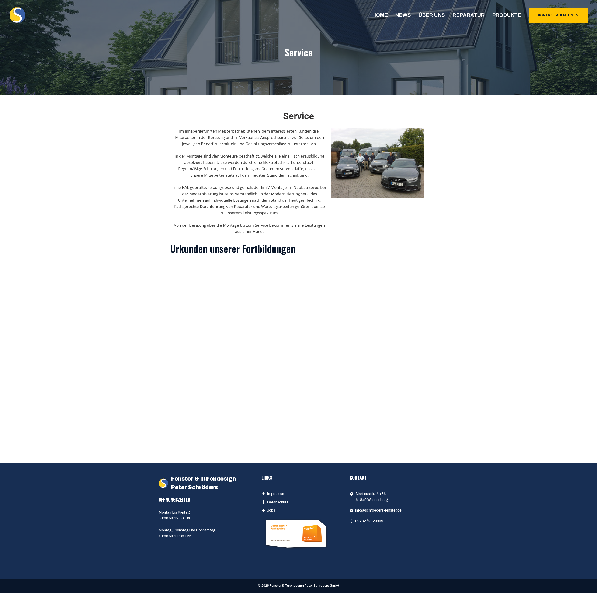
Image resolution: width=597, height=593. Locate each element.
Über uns (431, 15)
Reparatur (468, 15)
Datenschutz (277, 502)
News (403, 15)
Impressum (276, 494)
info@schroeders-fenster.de (378, 510)
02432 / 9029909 (369, 521)
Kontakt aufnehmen (558, 15)
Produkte (506, 15)
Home (380, 15)
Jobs (271, 510)
